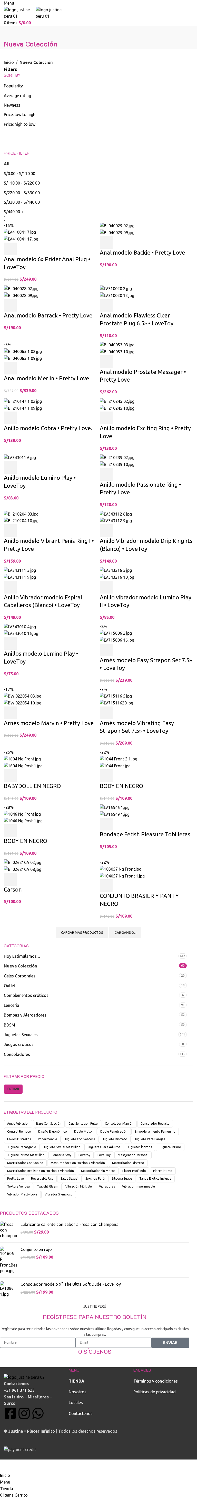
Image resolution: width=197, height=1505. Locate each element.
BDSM (9, 1025)
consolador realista (155, 1123)
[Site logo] (20, 12)
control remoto (19, 1131)
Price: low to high (19, 114)
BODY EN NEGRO (121, 786)
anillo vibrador (18, 1123)
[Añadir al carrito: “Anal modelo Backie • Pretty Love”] (106, 242)
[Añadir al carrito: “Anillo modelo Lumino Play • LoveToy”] (10, 467)
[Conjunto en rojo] (8, 1260)
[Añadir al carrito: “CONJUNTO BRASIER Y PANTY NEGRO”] (106, 885)
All (6, 164)
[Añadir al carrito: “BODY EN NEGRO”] (106, 775)
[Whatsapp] (38, 1413)
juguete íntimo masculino (26, 1155)
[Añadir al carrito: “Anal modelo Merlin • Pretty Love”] (10, 368)
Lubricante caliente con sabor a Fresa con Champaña (70, 1224)
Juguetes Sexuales (21, 1034)
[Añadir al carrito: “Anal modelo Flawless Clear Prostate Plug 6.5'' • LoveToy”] (106, 305)
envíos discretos (19, 1139)
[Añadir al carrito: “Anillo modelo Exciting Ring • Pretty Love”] (106, 418)
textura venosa (18, 1186)
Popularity (13, 86)
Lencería (11, 1005)
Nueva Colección (20, 966)
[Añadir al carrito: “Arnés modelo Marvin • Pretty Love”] (10, 712)
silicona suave (122, 1178)
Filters (10, 69)
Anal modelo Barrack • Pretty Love (48, 315)
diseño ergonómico (52, 1131)
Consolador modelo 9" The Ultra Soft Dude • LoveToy (71, 1284)
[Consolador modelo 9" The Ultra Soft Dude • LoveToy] (8, 1289)
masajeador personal (133, 1155)
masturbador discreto (128, 1163)
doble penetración (113, 1131)
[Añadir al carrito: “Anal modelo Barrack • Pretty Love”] (10, 305)
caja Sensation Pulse (83, 1123)
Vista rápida (24, 249)
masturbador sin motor (98, 1170)
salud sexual (69, 1178)
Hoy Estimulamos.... (22, 956)
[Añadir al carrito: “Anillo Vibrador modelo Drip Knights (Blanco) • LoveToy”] (106, 530)
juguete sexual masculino (62, 1147)
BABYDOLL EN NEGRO (32, 786)
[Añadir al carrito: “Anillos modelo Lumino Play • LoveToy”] (10, 643)
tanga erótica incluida (155, 1178)
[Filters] (6, 1466)
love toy (104, 1155)
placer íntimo (162, 1170)
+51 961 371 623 (19, 1390)
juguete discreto (114, 1139)
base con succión (48, 1123)
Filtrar (13, 1088)
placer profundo (134, 1170)
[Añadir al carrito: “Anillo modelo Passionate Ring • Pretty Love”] (106, 474)
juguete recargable (21, 1147)
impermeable (47, 1139)
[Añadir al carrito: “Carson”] (10, 879)
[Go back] (10, 32)
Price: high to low (19, 124)
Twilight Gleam (47, 1186)
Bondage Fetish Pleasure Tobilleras (145, 834)
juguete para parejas (149, 1139)
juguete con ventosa (79, 1139)
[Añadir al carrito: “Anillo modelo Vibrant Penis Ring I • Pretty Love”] (10, 530)
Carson (13, 889)
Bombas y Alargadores (25, 1015)
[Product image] (21, 238)
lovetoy (84, 1155)
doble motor (83, 1131)
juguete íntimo (170, 1147)
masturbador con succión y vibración (78, 1163)
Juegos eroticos (19, 1044)
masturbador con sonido (25, 1163)
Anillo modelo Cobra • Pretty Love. (48, 428)
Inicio (9, 62)
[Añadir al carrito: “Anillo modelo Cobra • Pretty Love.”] (10, 418)
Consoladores (17, 1054)
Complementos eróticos (26, 995)
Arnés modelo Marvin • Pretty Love (49, 723)
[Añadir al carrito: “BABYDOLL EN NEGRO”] (10, 775)
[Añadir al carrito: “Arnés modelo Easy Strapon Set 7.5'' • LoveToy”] (106, 650)
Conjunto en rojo (36, 1249)
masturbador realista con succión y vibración (40, 1170)
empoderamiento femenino (155, 1131)
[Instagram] (24, 1413)
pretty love (15, 1178)
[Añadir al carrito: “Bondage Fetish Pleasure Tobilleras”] (106, 824)
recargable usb (42, 1178)
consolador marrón (119, 1123)
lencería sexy (61, 1155)
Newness (12, 105)
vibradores (107, 1186)
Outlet (9, 985)
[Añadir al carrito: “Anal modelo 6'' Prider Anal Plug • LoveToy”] (10, 249)
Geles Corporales (19, 976)
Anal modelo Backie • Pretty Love (142, 252)
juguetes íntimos (139, 1147)
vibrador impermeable (138, 1186)
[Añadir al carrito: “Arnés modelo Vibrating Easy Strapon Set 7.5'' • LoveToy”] (106, 712)
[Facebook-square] (10, 1413)
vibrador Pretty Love (22, 1194)
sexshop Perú (95, 1178)
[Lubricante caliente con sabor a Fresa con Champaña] (8, 1230)
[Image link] (24, 1377)
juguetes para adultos (104, 1147)
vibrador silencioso (59, 1194)
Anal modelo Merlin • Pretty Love (46, 378)
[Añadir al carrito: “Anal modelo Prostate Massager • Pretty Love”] (106, 361)
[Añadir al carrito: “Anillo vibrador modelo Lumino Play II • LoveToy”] (106, 587)
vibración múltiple (78, 1186)
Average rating (17, 95)
